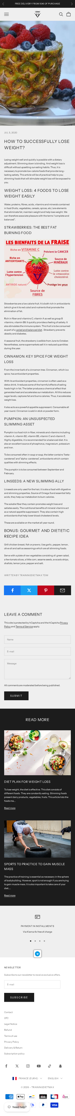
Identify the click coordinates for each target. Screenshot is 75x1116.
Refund (8, 1029)
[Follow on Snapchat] (60, 1066)
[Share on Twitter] (29, 590)
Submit (16, 695)
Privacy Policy (11, 1041)
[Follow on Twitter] (17, 1066)
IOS (31, 4)
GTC (6, 1018)
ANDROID (44, 4)
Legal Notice (10, 1024)
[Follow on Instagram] (28, 1066)
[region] (37, 924)
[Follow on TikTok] (50, 1066)
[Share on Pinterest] (46, 590)
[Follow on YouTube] (39, 1066)
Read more (9, 808)
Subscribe (19, 997)
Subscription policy (14, 1053)
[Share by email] (62, 590)
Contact (8, 1012)
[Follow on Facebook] (6, 1066)
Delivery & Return (13, 1047)
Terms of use (10, 1035)
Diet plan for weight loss (27, 782)
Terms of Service (24, 626)
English (53, 1078)
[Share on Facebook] (12, 590)
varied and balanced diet (29, 329)
